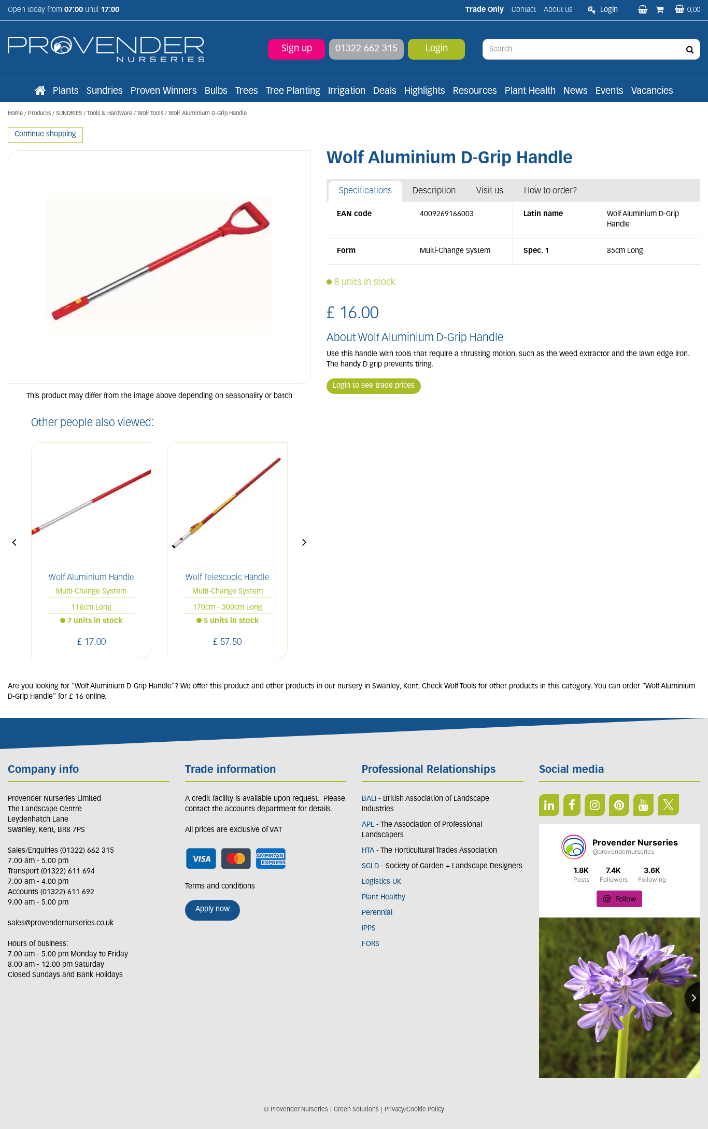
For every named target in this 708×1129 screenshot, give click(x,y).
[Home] (40, 91)
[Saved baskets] (643, 10)
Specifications (365, 191)
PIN (619, 805)
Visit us (489, 191)
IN (595, 805)
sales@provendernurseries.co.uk (61, 923)
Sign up (296, 49)
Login (437, 49)
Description (434, 191)
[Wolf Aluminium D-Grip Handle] (159, 267)
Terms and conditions (220, 887)
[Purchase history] (660, 10)
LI (549, 805)
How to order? (550, 191)
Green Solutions (356, 1110)
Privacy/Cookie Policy (414, 1110)
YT (643, 805)
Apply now (212, 909)
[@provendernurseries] (573, 847)
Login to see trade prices (374, 386)
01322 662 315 (366, 49)
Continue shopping (45, 134)
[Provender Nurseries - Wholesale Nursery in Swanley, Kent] (106, 49)
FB (571, 805)
